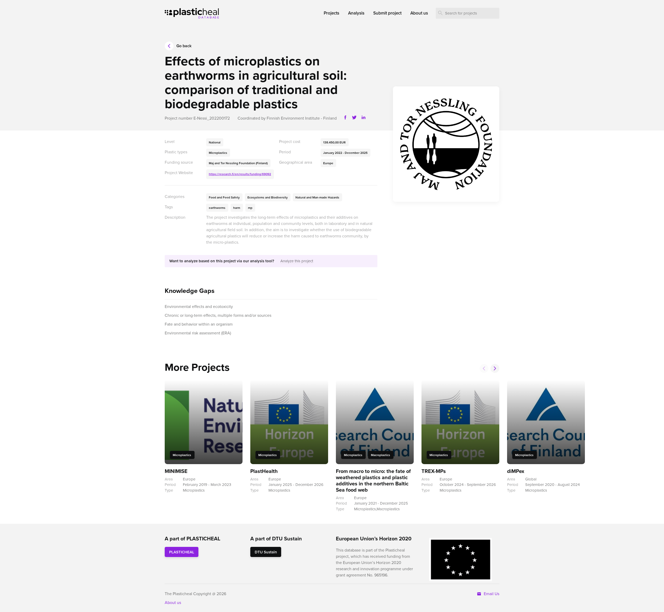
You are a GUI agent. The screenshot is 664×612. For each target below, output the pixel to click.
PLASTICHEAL (181, 552)
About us (173, 602)
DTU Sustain (266, 552)
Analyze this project (296, 261)
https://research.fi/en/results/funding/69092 (240, 174)
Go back (183, 46)
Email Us (490, 593)
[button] (494, 368)
